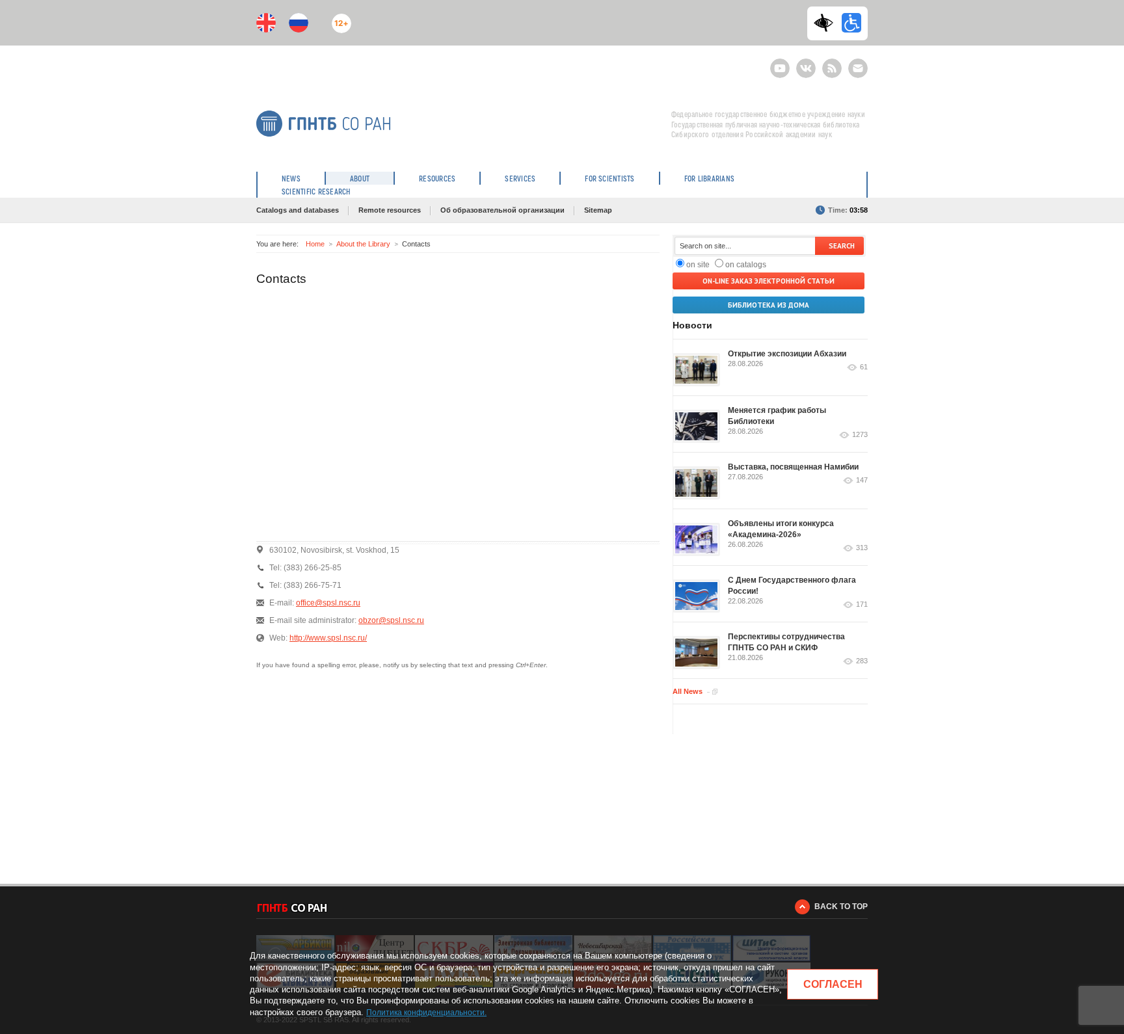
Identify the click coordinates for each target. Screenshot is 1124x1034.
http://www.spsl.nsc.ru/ (328, 638)
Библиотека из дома (768, 305)
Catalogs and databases (297, 210)
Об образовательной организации (502, 210)
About (359, 178)
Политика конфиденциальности (425, 1012)
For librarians (709, 178)
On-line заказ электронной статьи (768, 280)
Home (315, 244)
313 (862, 547)
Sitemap (598, 210)
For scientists (609, 178)
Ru (298, 23)
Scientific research (316, 191)
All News (687, 691)
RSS (830, 63)
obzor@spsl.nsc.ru (391, 620)
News (291, 178)
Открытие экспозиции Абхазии (787, 353)
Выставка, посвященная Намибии (793, 466)
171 (862, 604)
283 (862, 661)
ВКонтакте (806, 63)
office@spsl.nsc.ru (328, 602)
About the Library (363, 244)
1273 (860, 434)
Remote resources (389, 210)
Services (520, 178)
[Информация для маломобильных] (851, 23)
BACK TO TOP (841, 906)
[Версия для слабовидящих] (827, 23)
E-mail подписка (858, 68)
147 (862, 480)
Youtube (780, 63)
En (266, 23)
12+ (338, 18)
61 (864, 367)
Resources (437, 178)
